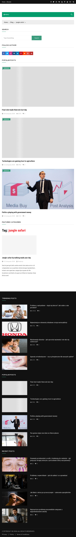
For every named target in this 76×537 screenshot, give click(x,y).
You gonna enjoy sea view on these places (44, 433)
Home (3, 2)
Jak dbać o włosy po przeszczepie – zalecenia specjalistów (50, 492)
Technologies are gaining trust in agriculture (18, 161)
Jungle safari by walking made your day (16, 258)
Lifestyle (8, 2)
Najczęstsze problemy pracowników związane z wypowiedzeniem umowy (46, 511)
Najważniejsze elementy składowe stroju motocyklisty (48, 322)
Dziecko (6, 68)
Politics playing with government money (16, 212)
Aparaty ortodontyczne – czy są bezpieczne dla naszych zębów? (52, 357)
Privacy (4, 534)
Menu (7, 14)
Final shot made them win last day (14, 110)
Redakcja (20, 261)
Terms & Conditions (23, 534)
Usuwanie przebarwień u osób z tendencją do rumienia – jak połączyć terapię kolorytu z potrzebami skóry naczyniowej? (50, 459)
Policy (12, 534)
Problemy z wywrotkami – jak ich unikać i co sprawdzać (48, 475)
